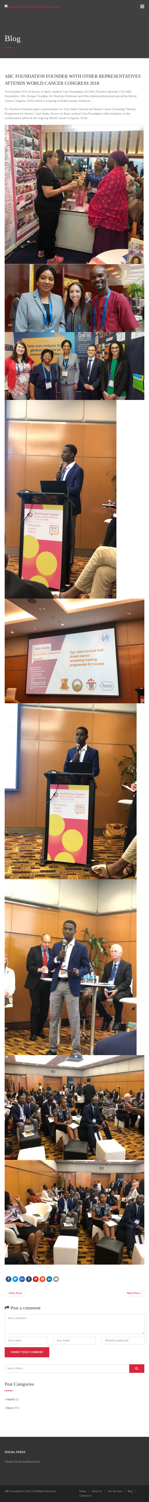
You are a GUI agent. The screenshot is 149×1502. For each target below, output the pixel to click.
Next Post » (134, 1293)
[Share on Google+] (22, 1279)
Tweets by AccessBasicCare (22, 1461)
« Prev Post (15, 1293)
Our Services (115, 1491)
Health (10, 1399)
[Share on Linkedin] (42, 1279)
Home (82, 1491)
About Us (97, 1491)
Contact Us (85, 1496)
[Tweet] (15, 1279)
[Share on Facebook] (8, 1279)
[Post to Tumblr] (29, 1279)
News (10, 1408)
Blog (130, 1491)
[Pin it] (36, 1279)
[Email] (56, 1279)
